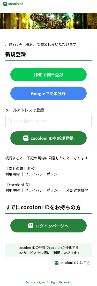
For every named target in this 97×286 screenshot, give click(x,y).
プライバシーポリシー (43, 174)
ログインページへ (52, 226)
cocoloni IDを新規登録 (52, 138)
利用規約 (12, 174)
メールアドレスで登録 (24, 110)
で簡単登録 (48, 75)
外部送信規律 (77, 190)
